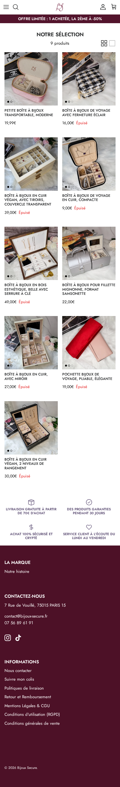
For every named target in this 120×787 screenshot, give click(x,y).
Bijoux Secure (27, 767)
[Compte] (101, 7)
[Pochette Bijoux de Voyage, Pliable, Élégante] (89, 342)
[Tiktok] (18, 638)
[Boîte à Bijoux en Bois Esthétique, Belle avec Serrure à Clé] (31, 253)
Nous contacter (18, 671)
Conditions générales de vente (32, 723)
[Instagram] (7, 638)
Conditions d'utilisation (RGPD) (32, 714)
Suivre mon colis (19, 679)
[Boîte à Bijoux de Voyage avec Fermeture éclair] (89, 79)
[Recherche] (18, 7)
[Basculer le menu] (6, 7)
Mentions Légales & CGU (27, 706)
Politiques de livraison (24, 688)
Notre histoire (16, 571)
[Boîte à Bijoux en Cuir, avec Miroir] (31, 342)
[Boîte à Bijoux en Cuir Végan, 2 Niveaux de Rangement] (31, 428)
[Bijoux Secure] (60, 7)
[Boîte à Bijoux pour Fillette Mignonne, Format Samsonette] (89, 253)
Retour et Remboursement (27, 697)
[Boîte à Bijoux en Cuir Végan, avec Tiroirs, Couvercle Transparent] (31, 164)
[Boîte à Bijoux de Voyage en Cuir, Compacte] (89, 164)
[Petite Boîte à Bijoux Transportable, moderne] (31, 79)
